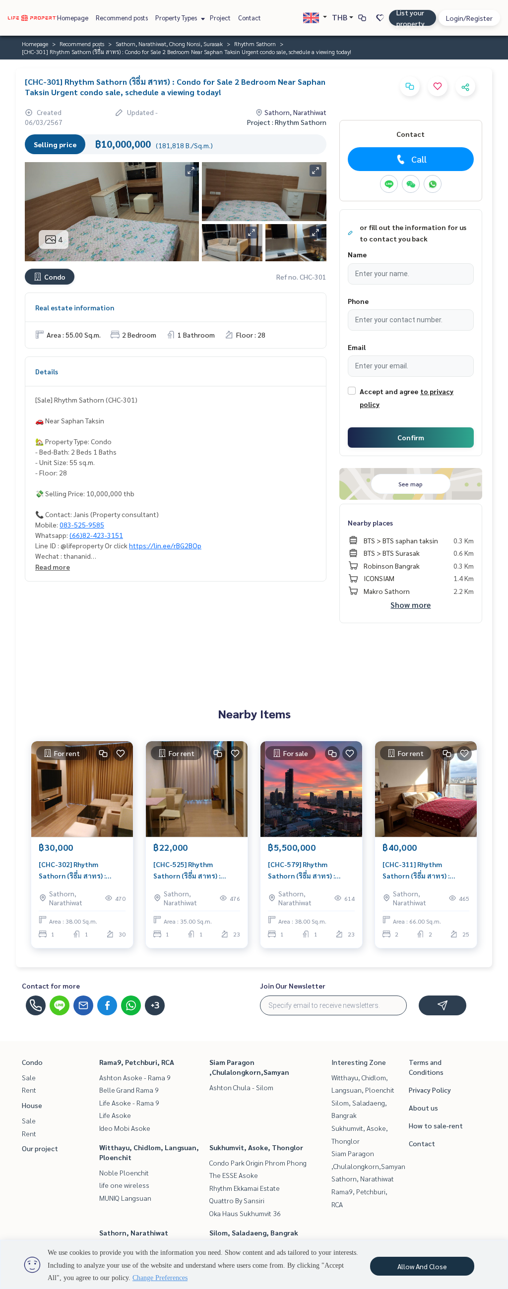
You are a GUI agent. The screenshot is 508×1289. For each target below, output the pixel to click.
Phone (358, 300)
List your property (410, 18)
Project (220, 17)
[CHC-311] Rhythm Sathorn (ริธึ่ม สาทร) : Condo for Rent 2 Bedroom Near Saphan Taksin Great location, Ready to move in (425, 870)
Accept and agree (389, 391)
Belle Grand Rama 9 (129, 1089)
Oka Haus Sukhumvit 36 (245, 1213)
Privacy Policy (430, 1089)
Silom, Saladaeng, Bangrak (253, 1232)
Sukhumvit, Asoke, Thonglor (256, 1147)
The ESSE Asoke (233, 1175)
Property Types (176, 17)
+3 (155, 1005)
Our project (40, 1148)
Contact (249, 17)
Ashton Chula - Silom (241, 1087)
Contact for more (51, 985)
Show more (410, 604)
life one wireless (124, 1184)
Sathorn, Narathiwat (133, 1232)
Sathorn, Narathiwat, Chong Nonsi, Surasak (169, 44)
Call (419, 159)
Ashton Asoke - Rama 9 (135, 1077)
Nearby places (370, 522)
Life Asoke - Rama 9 (129, 1102)
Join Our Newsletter (292, 985)
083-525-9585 (82, 524)
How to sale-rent (436, 1125)
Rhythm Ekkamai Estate (244, 1187)
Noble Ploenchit (124, 1172)
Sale (29, 1077)
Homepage (72, 17)
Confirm (410, 437)
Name (357, 254)
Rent (29, 1089)
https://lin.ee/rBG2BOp (165, 545)
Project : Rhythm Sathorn (286, 121)
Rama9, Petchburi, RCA (136, 1061)
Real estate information (74, 307)
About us (423, 1107)
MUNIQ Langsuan (125, 1197)
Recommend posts (122, 17)
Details (46, 371)
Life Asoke (115, 1115)
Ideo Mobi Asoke (124, 1127)
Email (357, 347)
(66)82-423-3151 (96, 534)
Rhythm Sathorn (255, 44)
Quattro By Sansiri (236, 1200)
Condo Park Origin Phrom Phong (258, 1162)
